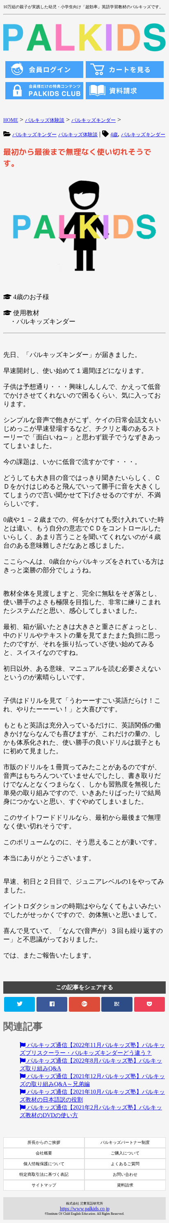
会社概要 (44, 1153)
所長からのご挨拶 (43, 1142)
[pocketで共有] (149, 1004)
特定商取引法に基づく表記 (44, 1174)
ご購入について (125, 1153)
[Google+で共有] (84, 1004)
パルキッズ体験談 (78, 134)
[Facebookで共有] (52, 1004)
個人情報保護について (43, 1163)
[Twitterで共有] (19, 1004)
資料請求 (125, 1185)
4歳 (114, 134)
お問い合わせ (125, 1174)
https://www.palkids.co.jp (85, 1209)
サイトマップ (44, 1185)
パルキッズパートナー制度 (125, 1142)
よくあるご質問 (125, 1163)
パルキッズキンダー (34, 134)
